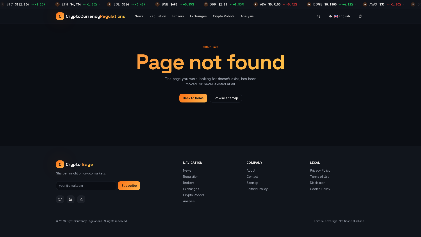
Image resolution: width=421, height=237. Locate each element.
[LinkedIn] (71, 199)
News (139, 16)
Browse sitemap (226, 98)
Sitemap (252, 183)
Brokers (178, 16)
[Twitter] (60, 199)
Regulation (158, 16)
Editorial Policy (257, 189)
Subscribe (129, 185)
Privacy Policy (320, 170)
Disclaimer (317, 183)
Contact (252, 176)
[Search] (318, 16)
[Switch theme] (360, 16)
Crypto (76, 164)
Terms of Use (320, 176)
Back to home (193, 98)
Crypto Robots (224, 16)
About (251, 170)
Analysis (247, 16)
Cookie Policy (320, 189)
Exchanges (198, 16)
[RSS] (81, 199)
